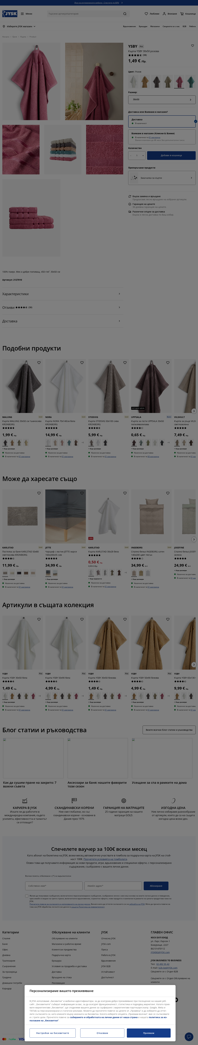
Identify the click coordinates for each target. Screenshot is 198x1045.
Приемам (148, 1033)
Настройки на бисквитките (52, 1033)
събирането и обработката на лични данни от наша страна (104, 1017)
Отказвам (102, 1033)
